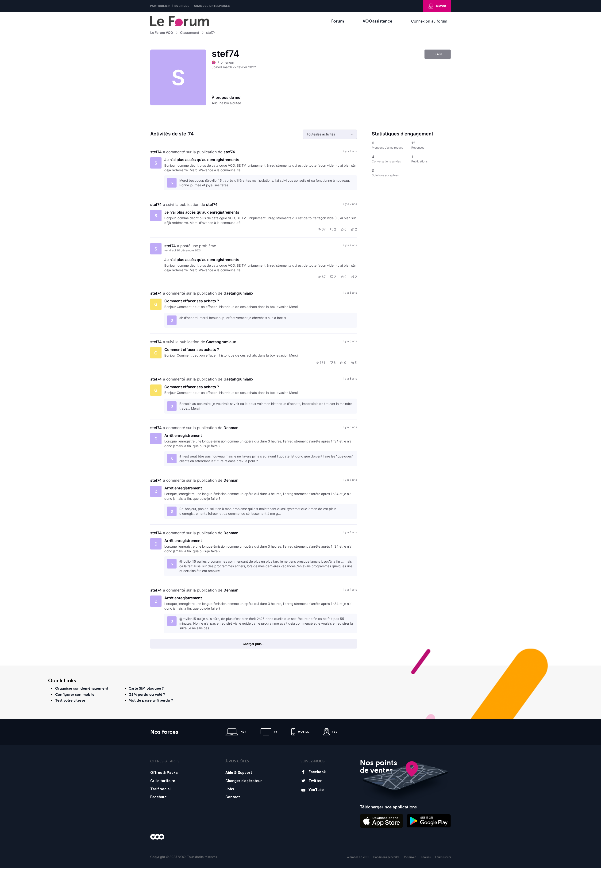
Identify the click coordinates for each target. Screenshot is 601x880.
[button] (322, 229)
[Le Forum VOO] (179, 21)
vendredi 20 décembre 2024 (183, 250)
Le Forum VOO (161, 33)
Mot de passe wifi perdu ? (151, 700)
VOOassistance (377, 21)
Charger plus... (253, 644)
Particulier (160, 6)
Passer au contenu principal (25, 15)
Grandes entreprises (212, 6)
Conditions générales (386, 857)
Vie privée (410, 857)
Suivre (437, 54)
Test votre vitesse (70, 700)
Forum (337, 21)
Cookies (426, 857)
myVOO (441, 6)
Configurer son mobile (74, 694)
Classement (189, 33)
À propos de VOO (358, 857)
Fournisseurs (443, 857)
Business (181, 6)
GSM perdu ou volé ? (147, 694)
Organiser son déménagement (81, 688)
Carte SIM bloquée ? (146, 688)
